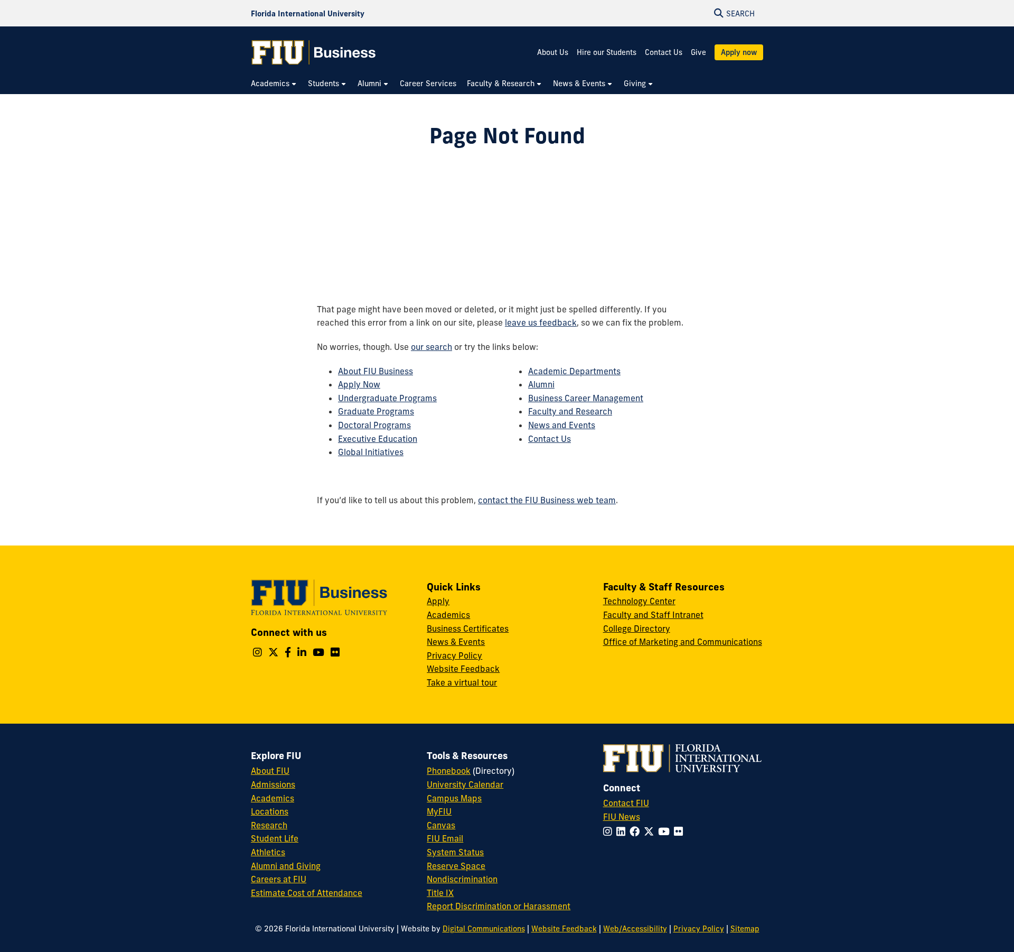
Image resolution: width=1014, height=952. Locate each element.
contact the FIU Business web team (547, 500)
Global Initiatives (370, 452)
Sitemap (744, 928)
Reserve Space (456, 866)
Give (698, 52)
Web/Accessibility (635, 928)
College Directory (636, 628)
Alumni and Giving (286, 866)
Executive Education (377, 438)
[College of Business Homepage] (314, 52)
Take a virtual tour (462, 682)
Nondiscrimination (462, 879)
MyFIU (439, 811)
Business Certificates (468, 628)
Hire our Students (606, 52)
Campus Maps (454, 798)
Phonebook (449, 770)
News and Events (561, 425)
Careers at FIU (278, 879)
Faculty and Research (570, 411)
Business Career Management (585, 398)
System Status (455, 852)
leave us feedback (541, 322)
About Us (552, 52)
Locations (269, 811)
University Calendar (465, 784)
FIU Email (445, 838)
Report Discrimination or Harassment (498, 906)
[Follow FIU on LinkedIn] (623, 831)
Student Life (274, 838)
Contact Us (663, 52)
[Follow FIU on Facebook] (637, 831)
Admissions (273, 784)
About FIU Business (375, 371)
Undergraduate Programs (387, 398)
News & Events (456, 641)
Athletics (268, 852)
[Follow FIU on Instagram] (609, 831)
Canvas (441, 825)
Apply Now (359, 384)
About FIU (270, 770)
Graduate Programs (376, 411)
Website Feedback (463, 668)
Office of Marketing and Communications (682, 641)
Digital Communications (484, 928)
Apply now (739, 52)
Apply (438, 601)
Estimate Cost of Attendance (306, 893)
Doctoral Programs (374, 425)
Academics (448, 614)
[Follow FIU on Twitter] (651, 831)
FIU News (621, 816)
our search (431, 346)
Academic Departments (574, 371)
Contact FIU (626, 803)
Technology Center (639, 601)
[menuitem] (274, 83)
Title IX (440, 893)
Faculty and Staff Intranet (653, 614)
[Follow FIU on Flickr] (680, 831)
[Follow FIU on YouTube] (666, 831)
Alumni (541, 384)
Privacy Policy (454, 655)
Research (269, 825)
